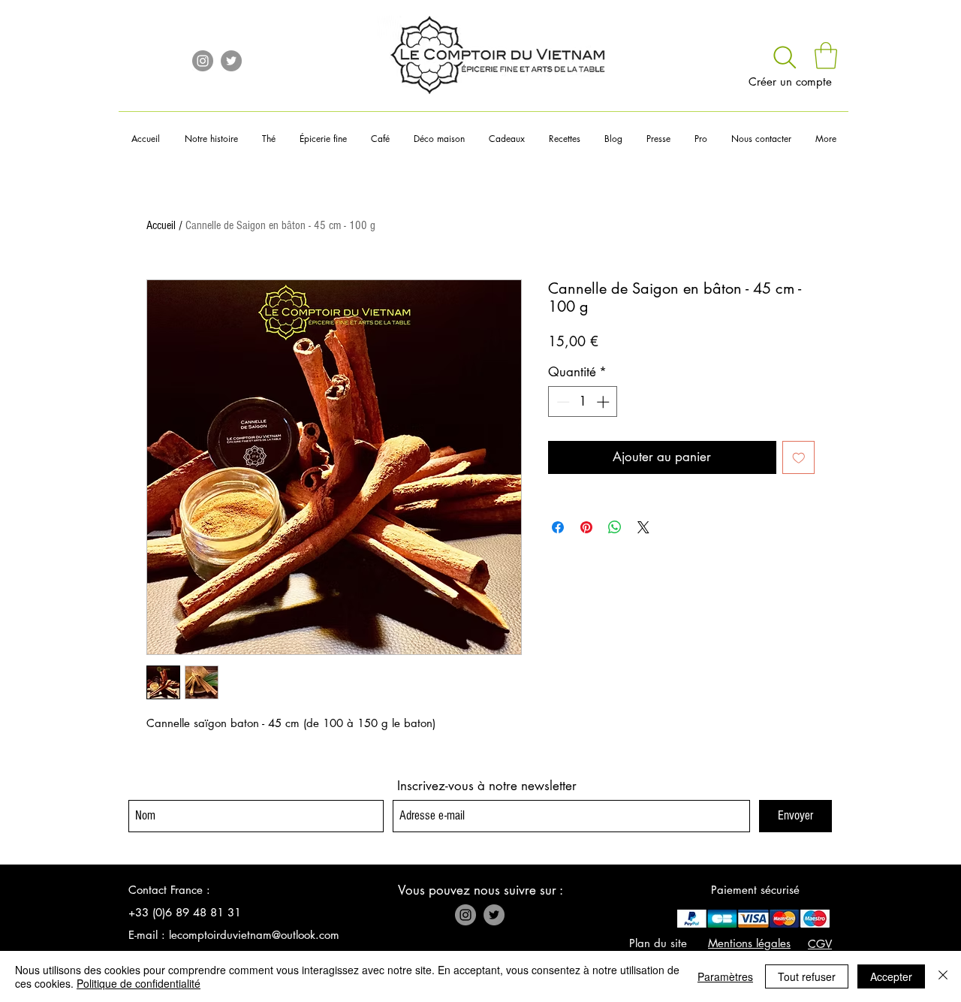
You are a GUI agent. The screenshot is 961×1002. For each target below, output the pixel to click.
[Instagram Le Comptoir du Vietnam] (202, 60)
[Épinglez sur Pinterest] (586, 527)
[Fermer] (943, 976)
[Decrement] (561, 402)
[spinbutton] (583, 402)
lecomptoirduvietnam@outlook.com (254, 935)
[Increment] (604, 402)
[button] (826, 55)
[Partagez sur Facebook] (558, 527)
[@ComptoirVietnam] (231, 60)
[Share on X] (643, 527)
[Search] (785, 57)
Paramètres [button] (725, 976)
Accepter (891, 976)
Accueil (161, 225)
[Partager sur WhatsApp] (615, 527)
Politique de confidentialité (138, 983)
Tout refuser (807, 976)
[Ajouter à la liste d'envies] (798, 457)
